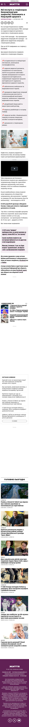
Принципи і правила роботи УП (11, 675)
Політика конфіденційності (19, 672)
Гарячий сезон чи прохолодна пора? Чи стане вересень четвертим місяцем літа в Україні (14, 381)
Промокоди (23, 675)
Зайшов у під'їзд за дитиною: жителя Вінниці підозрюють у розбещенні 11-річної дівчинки (14, 416)
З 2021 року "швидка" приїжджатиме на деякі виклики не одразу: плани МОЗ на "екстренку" (14, 232)
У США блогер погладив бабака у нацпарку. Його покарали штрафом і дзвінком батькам (14, 409)
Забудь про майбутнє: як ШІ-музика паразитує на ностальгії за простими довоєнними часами (14, 616)
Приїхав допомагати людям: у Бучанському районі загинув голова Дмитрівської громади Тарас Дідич (12, 532)
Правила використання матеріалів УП (14, 674)
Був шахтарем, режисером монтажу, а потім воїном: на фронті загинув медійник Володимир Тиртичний (14, 388)
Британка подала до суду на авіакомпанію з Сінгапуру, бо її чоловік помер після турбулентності (14, 395)
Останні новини (8, 377)
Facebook (4, 48)
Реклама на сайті (6, 672)
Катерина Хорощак (6, 19)
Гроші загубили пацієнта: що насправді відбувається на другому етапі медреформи (14, 240)
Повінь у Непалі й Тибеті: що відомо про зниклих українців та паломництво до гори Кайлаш (13, 402)
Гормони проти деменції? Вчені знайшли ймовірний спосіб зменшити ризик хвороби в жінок (14, 644)
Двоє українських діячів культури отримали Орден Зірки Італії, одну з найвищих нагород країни (14, 561)
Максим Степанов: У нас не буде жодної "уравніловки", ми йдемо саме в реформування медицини (13, 248)
